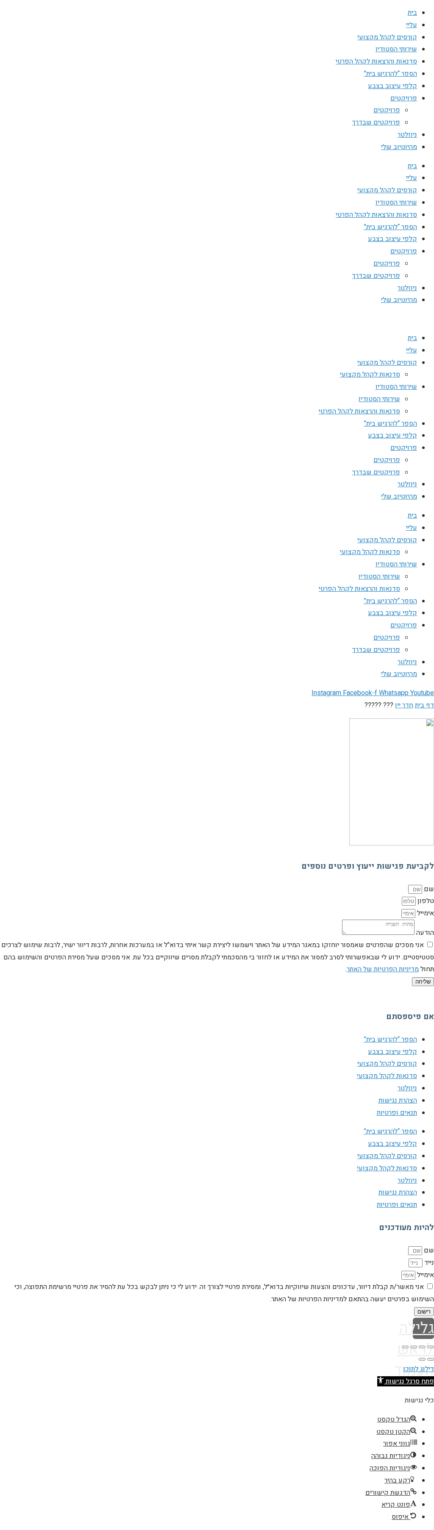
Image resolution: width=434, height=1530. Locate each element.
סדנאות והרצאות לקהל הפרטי (376, 61)
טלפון (425, 901)
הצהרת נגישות (397, 1100)
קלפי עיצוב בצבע (392, 86)
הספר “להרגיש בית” (390, 74)
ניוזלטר (407, 135)
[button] (405, 1381)
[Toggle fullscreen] (413, 1347)
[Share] (422, 1347)
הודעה (424, 933)
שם (428, 889)
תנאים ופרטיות (397, 1113)
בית (412, 13)
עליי (411, 25)
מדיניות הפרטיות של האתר (383, 969)
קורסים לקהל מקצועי (387, 37)
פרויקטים (403, 98)
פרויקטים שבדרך (376, 122)
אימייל (424, 913)
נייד (428, 1263)
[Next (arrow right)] (422, 1359)
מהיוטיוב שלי (399, 147)
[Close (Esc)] (430, 1347)
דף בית (424, 705)
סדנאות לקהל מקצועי (370, 374)
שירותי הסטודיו (396, 49)
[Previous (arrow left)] (430, 1359)
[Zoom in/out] (405, 1347)
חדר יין (404, 705)
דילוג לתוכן (418, 1369)
